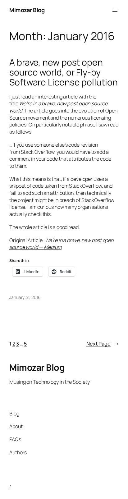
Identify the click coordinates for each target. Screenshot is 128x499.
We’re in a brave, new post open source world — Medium (61, 244)
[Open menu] (115, 10)
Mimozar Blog (26, 10)
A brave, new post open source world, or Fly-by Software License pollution (63, 72)
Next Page (102, 343)
